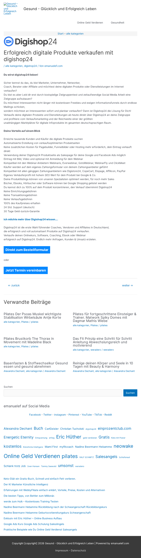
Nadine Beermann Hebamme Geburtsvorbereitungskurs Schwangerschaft (47, 512)
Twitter (47, 414)
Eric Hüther (68, 437)
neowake (123, 446)
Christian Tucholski (72, 428)
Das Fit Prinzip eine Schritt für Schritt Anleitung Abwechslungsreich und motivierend (102, 341)
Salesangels (106, 456)
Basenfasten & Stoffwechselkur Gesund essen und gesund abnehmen (36, 364)
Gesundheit (117, 22)
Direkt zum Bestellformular (27, 250)
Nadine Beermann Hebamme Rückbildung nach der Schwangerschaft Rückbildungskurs (55, 507)
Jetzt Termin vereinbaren (26, 270)
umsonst (66, 465)
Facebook (35, 414)
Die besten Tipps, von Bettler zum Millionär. (29, 495)
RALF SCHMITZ (86, 457)
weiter (127, 285)
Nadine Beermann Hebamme (93, 446)
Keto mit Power (118, 438)
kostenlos (12, 446)
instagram (60, 414)
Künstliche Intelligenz (33, 447)
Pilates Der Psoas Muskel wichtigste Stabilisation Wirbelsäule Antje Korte (32, 315)
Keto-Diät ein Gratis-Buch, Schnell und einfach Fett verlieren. (40, 478)
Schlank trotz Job (15, 466)
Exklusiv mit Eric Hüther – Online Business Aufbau (33, 518)
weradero (96, 349)
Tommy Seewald (48, 466)
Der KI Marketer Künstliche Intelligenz (26, 484)
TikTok (98, 414)
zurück (14, 285)
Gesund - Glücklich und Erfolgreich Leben (60, 9)
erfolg (52, 438)
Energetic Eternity (19, 437)
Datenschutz (78, 550)
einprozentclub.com (114, 428)
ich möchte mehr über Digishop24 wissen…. (31, 219)
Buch (38, 428)
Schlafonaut (124, 457)
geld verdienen (90, 438)
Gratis (104, 437)
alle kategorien (75, 33)
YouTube (87, 414)
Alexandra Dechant (14, 371)
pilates (34, 321)
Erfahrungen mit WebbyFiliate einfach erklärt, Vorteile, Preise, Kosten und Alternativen (54, 490)
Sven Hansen (33, 466)
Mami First (51, 446)
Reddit (108, 414)
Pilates (25, 321)
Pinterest (73, 414)
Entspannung (41, 438)
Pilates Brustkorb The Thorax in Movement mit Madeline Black (29, 340)
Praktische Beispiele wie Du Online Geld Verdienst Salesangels (40, 529)
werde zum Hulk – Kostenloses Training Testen (31, 501)
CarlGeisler (52, 428)
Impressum (61, 550)
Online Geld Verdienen (90, 22)
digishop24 (30, 65)
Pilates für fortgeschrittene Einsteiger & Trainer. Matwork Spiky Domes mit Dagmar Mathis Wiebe (104, 317)
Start (61, 33)
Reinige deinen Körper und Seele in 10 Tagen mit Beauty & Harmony (103, 364)
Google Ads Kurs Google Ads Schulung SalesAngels (34, 524)
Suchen (8, 386)
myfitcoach (66, 446)
